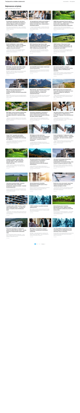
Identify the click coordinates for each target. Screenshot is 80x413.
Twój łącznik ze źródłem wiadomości (15, 1)
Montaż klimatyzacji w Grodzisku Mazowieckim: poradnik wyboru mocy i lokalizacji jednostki (38, 184)
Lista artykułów (66, 1)
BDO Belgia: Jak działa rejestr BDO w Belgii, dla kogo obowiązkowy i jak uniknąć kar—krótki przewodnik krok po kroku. (16, 68)
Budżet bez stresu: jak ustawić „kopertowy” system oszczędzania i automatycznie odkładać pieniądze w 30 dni (63, 184)
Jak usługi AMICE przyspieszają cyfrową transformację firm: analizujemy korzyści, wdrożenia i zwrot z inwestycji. (63, 230)
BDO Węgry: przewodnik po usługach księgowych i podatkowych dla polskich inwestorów (39, 230)
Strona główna (72, 1)
